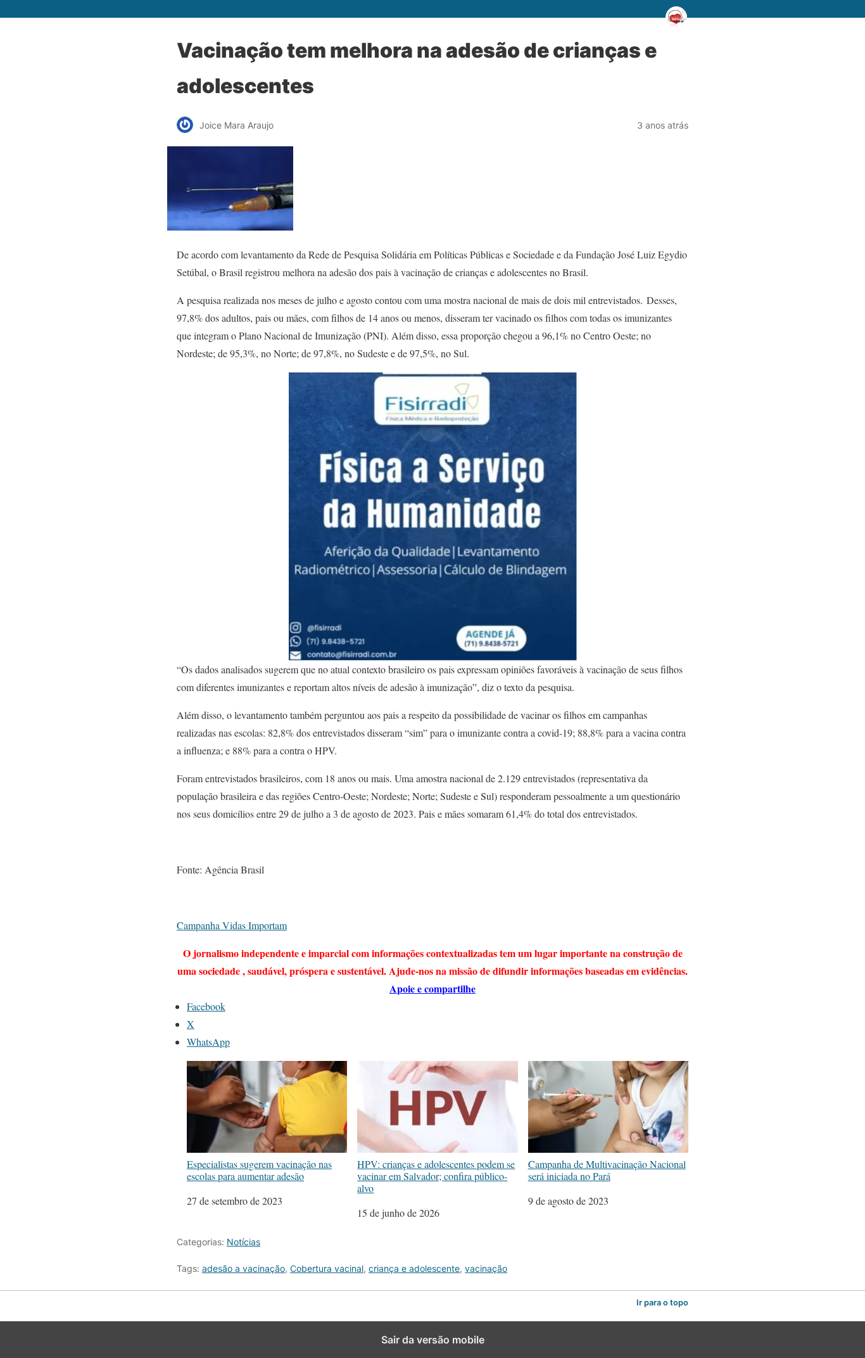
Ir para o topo (662, 1302)
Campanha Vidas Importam (232, 925)
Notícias (243, 1241)
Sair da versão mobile (432, 1339)
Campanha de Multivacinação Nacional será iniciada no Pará (607, 1169)
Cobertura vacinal (326, 1268)
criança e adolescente (414, 1268)
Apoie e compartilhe (432, 988)
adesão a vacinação (243, 1268)
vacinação (486, 1268)
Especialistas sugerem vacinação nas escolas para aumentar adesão (259, 1169)
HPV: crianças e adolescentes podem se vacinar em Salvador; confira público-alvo (436, 1175)
